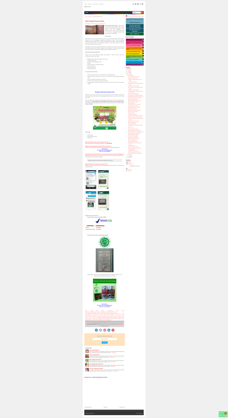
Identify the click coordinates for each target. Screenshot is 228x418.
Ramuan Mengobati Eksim (133, 111)
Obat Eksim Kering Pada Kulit (133, 89)
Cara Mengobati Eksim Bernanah (134, 152)
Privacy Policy (95, 4)
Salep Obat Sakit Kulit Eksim (133, 134)
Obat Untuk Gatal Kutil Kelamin (132, 53)
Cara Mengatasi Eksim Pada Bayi (134, 130)
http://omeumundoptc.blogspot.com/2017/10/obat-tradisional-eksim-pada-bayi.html (100, 311)
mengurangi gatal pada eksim (133, 76)
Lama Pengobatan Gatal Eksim (132, 59)
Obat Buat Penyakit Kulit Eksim (134, 138)
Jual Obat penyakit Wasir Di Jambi (133, 51)
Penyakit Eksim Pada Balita (133, 135)
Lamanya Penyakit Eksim (132, 78)
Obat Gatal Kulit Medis (94, 350)
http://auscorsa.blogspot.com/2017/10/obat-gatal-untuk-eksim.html (105, 318)
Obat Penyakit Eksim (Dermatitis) (134, 133)
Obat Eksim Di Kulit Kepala (133, 137)
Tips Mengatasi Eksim (132, 123)
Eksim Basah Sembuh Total (133, 146)
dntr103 (129, 162)
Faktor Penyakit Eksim (132, 122)
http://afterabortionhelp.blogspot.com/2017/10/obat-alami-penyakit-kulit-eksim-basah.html (102, 313)
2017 (128, 73)
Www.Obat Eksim (131, 145)
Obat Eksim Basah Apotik (132, 99)
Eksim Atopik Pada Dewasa (94, 310)
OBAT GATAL (103, 23)
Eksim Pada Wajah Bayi (132, 140)
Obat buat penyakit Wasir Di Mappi (133, 45)
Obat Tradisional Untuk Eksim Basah (135, 153)
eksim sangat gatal (131, 103)
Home (87, 12)
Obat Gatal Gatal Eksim (94, 354)
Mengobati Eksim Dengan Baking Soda (135, 95)
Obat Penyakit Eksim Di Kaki (103, 321)
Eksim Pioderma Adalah (132, 114)
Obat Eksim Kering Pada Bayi (133, 121)
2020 (128, 69)
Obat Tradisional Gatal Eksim (133, 93)
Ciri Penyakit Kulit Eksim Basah (134, 85)
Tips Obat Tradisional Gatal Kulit (96, 368)
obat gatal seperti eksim (132, 108)
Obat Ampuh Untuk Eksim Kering (134, 110)
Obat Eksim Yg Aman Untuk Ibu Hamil (135, 117)
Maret (129, 156)
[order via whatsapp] (223, 416)
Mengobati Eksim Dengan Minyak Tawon (135, 96)
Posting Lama (122, 407)
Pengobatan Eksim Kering (133, 150)
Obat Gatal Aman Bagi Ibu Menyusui (133, 62)
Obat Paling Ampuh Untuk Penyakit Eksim (136, 131)
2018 (128, 72)
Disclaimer (101, 4)
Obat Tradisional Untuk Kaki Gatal (133, 64)
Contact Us (90, 4)
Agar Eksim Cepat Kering (132, 141)
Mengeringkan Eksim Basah (116, 310)
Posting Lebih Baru (88, 407)
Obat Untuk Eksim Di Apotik (133, 129)
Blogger (138, 165)
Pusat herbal (129, 170)
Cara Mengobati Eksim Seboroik (96, 364)
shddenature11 (131, 163)
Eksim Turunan (131, 127)
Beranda (105, 407)
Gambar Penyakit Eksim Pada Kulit (134, 97)
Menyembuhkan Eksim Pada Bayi (134, 100)
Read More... (114, 352)
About (86, 4)
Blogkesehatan (111, 321)
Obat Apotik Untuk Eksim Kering (134, 107)
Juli (129, 154)
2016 (128, 157)
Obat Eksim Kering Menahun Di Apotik (135, 115)
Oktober (129, 75)
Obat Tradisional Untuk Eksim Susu (115, 314)
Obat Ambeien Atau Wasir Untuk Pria (133, 39)
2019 (128, 71)
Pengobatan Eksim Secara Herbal (134, 104)
